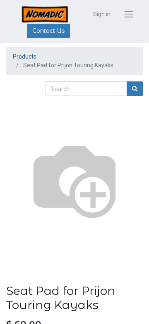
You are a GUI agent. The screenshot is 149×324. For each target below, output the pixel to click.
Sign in (102, 14)
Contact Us (48, 30)
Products (24, 56)
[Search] (135, 88)
